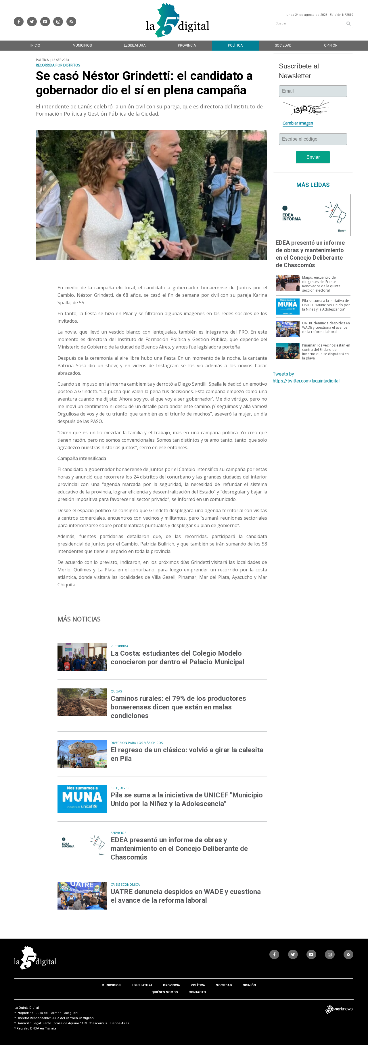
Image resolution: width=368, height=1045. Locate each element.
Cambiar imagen (298, 123)
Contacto (197, 992)
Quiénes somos (165, 992)
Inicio (35, 45)
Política (235, 45)
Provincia (187, 45)
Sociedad (283, 45)
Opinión (331, 45)
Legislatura (134, 45)
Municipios (82, 45)
